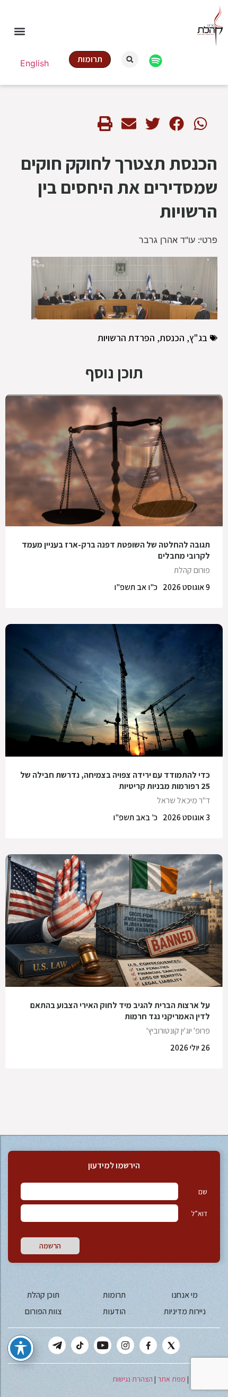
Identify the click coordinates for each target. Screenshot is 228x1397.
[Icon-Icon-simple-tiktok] (80, 1345)
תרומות (114, 1294)
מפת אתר (171, 1379)
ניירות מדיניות (185, 1311)
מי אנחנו (184, 1294)
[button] (19, 31)
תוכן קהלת (43, 1294)
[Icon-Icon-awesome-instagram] (125, 1345)
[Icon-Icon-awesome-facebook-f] (148, 1345)
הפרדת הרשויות (126, 338)
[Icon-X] (171, 1345)
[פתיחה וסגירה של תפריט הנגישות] (20, 1348)
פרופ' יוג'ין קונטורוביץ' (178, 1030)
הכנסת (172, 338)
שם (202, 1191)
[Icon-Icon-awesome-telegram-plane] (57, 1345)
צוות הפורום (43, 1311)
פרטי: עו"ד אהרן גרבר (178, 240)
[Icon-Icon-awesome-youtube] (102, 1345)
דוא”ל (199, 1213)
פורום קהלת (192, 570)
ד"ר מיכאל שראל (183, 800)
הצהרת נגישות (132, 1379)
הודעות (114, 1311)
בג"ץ (198, 338)
